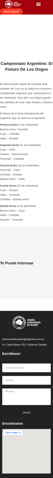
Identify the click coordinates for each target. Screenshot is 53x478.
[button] (38, 4)
